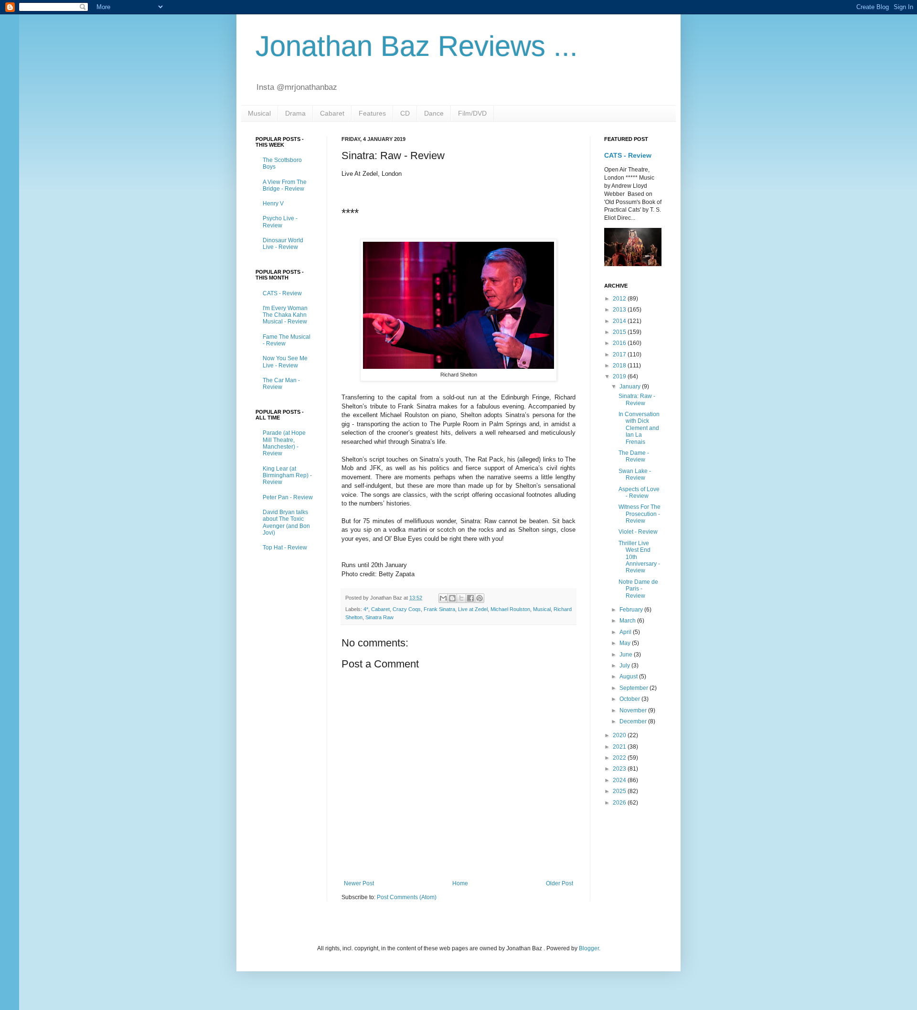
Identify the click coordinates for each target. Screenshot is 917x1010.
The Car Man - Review (281, 383)
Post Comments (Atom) (407, 897)
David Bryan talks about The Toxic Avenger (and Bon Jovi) (286, 522)
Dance (434, 113)
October (630, 699)
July (625, 665)
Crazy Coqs (407, 609)
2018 (620, 365)
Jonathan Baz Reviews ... (417, 46)
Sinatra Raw (379, 617)
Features (372, 113)
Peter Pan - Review (288, 497)
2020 (620, 735)
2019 (620, 376)
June (626, 654)
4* (365, 609)
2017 (620, 354)
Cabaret (332, 113)
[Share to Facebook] (470, 598)
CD (405, 113)
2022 (620, 757)
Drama (295, 113)
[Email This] (443, 598)
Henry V (273, 203)
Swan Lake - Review (634, 474)
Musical (259, 113)
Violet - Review (638, 531)
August (629, 676)
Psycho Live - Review (280, 221)
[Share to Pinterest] (479, 598)
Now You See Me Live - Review (285, 361)
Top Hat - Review (285, 547)
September (634, 688)
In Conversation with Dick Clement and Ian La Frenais (639, 428)
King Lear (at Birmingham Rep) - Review (287, 475)
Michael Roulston (510, 609)
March (628, 620)
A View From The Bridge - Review (285, 185)
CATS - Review (282, 293)
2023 (620, 768)
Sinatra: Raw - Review (636, 399)
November (633, 710)
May (625, 643)
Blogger (589, 948)
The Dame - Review (633, 456)
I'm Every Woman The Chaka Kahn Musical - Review (285, 315)
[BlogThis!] (452, 598)
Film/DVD (472, 113)
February (631, 609)
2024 (620, 780)
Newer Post (359, 883)
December (633, 721)
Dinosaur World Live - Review (283, 243)
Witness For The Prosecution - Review (639, 514)
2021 (620, 746)
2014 (620, 321)
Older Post (559, 883)
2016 (620, 343)
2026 (620, 802)
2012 (620, 298)
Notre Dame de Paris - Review (638, 589)
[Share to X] (461, 598)
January (630, 386)
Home (460, 883)
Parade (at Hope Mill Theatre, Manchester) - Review (284, 443)
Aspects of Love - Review (639, 492)
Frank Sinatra (439, 609)
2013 (620, 309)
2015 (620, 332)
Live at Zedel (473, 609)
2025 (620, 791)
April (626, 632)
